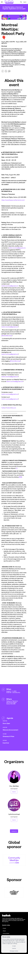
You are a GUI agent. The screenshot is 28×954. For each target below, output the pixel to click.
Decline (14, 948)
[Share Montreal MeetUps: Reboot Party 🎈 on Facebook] (3, 71)
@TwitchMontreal (6, 335)
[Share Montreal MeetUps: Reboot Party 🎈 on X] (6, 71)
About (4, 930)
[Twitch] (14, 860)
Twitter (3, 408)
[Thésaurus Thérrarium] (14, 892)
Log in (24, 2)
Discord (13, 408)
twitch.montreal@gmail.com (17, 248)
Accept (14, 946)
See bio (14, 791)
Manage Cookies (14, 951)
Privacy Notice (6, 933)
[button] (21, 2)
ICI (17, 468)
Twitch (8, 408)
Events (4, 928)
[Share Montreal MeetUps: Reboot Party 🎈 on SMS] (9, 71)
